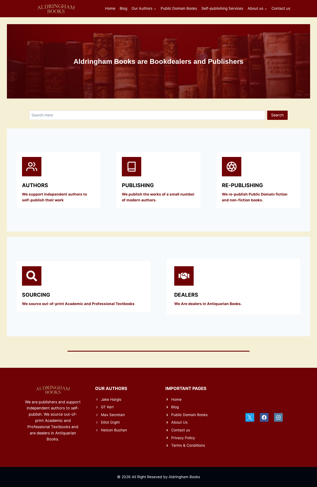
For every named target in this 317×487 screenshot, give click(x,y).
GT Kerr (107, 407)
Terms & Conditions (188, 445)
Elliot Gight (110, 422)
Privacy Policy (183, 438)
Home (110, 8)
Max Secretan (113, 415)
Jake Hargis (111, 399)
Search (277, 115)
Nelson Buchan (114, 430)
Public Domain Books (179, 8)
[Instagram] (278, 417)
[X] (249, 417)
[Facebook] (264, 417)
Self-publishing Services (222, 8)
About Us (179, 422)
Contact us (280, 8)
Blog (123, 8)
